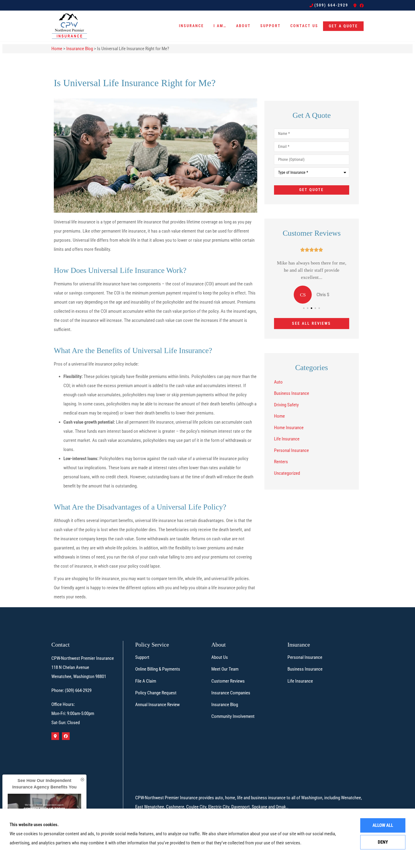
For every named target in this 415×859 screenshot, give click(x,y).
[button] (304, 308)
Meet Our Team (224, 669)
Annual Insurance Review (157, 704)
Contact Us (304, 26)
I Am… (220, 26)
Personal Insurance (304, 657)
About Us (219, 657)
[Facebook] (362, 5)
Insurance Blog (79, 48)
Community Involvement (233, 716)
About (243, 26)
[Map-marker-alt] (355, 5)
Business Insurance (305, 669)
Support (270, 26)
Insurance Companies (230, 693)
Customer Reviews (228, 681)
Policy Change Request (156, 693)
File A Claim (145, 681)
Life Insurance (300, 681)
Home (56, 48)
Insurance (191, 26)
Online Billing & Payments (157, 669)
